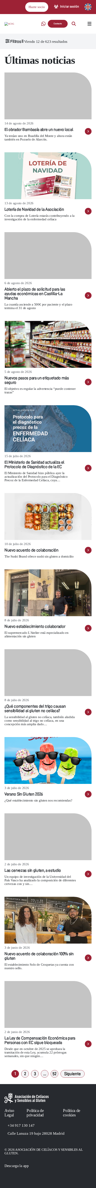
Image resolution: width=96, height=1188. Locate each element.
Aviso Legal (9, 1112)
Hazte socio (37, 7)
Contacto (58, 24)
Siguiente (72, 1074)
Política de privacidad (35, 1112)
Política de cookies (71, 1112)
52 (54, 1074)
